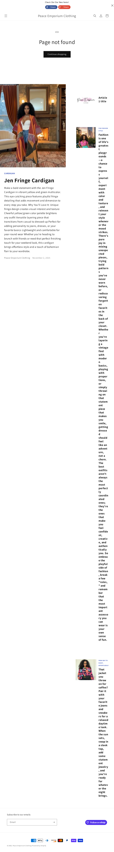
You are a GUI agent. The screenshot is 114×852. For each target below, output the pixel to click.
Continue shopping (57, 54)
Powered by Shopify (39, 846)
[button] (6, 16)
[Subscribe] (54, 822)
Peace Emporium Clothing (22, 846)
